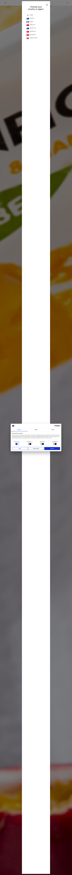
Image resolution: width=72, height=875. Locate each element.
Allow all (52, 448)
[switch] (29, 444)
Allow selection (36, 448)
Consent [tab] (19, 429)
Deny (20, 448)
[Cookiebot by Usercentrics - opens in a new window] (55, 426)
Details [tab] (36, 429)
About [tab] (53, 429)
